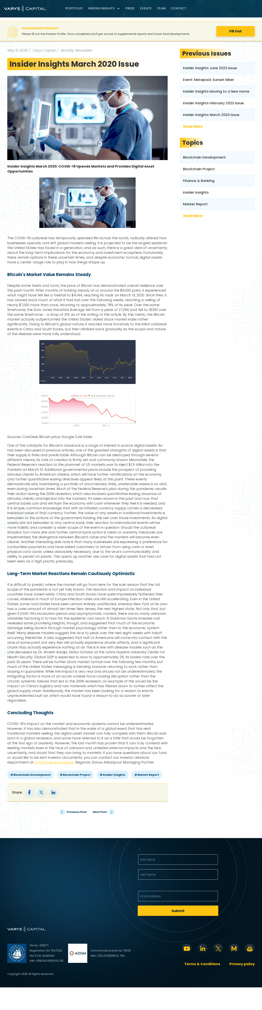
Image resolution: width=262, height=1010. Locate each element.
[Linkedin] (203, 949)
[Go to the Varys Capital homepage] (25, 8)
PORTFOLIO (74, 8)
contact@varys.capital (54, 762)
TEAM (161, 8)
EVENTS (146, 8)
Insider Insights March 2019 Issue (71, 812)
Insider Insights (114, 775)
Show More (193, 126)
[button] (104, 8)
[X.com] (218, 949)
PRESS (129, 8)
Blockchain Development (32, 775)
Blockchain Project (77, 775)
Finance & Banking (198, 180)
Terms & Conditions (202, 964)
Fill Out (235, 31)
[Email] (250, 949)
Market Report (148, 775)
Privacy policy (242, 964)
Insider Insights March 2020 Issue (74, 64)
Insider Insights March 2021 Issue (104, 812)
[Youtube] (187, 949)
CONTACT (178, 8)
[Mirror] (234, 949)
